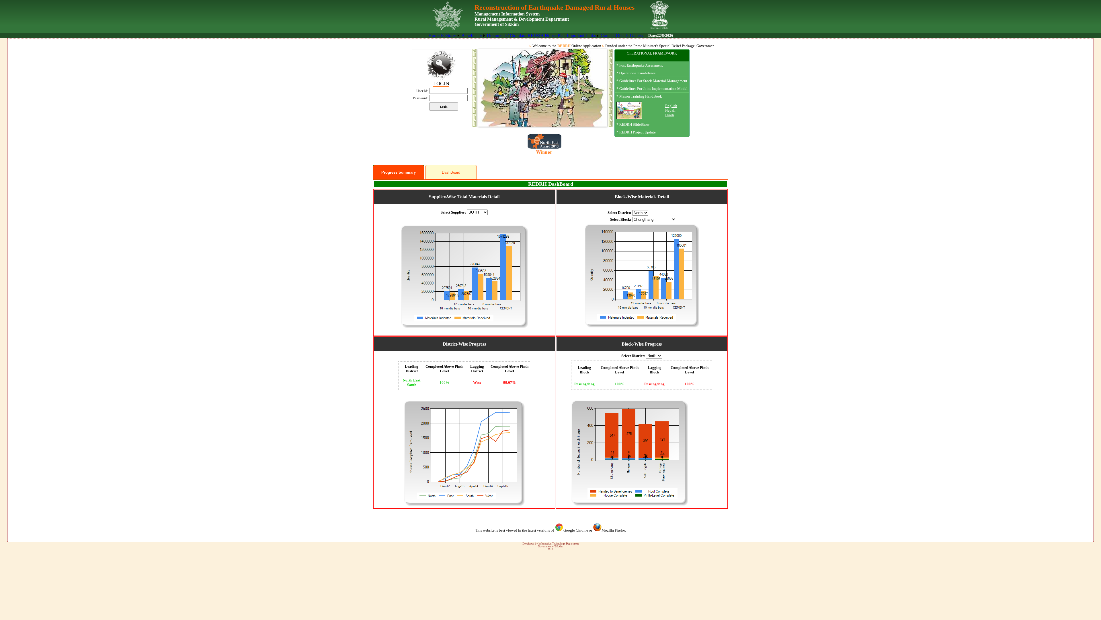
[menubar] (536, 35)
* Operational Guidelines (635, 73)
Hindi (669, 115)
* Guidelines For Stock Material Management (651, 81)
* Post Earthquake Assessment (639, 65)
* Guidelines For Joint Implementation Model (652, 88)
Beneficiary (471, 35)
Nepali (670, 110)
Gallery (636, 35)
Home (434, 35)
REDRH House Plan (547, 35)
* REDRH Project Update (636, 132)
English (671, 106)
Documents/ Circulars (506, 35)
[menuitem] (434, 35)
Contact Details (614, 35)
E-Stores (448, 35)
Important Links (581, 35)
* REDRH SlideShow (632, 124)
